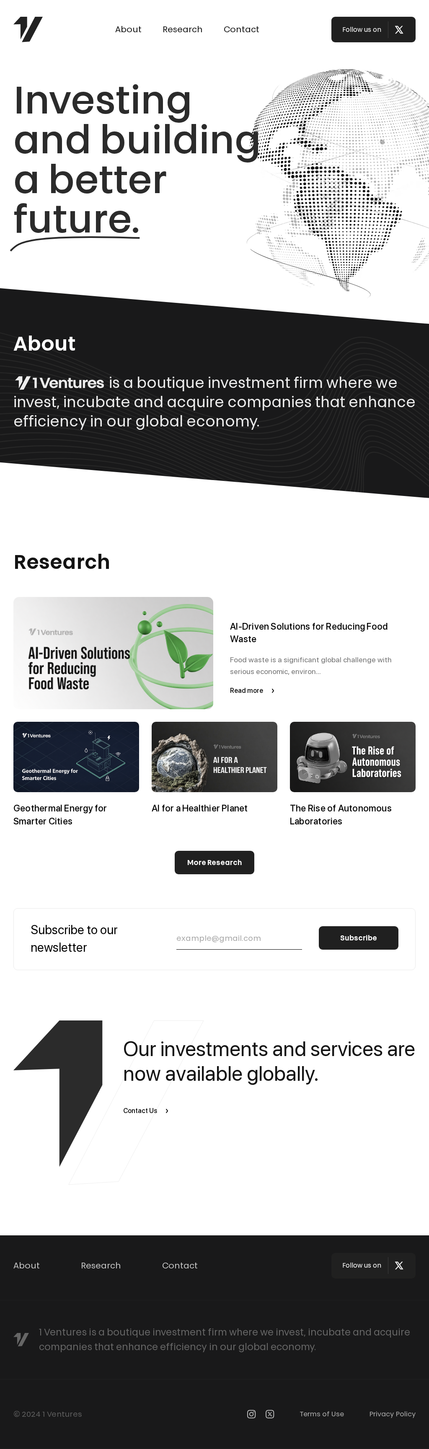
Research (183, 29)
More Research (214, 862)
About (128, 29)
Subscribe (358, 937)
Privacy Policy (392, 1414)
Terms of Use (322, 1414)
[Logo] (28, 29)
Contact (241, 29)
